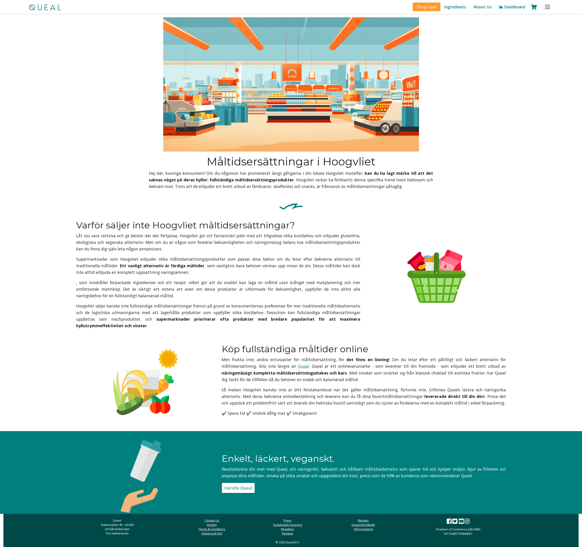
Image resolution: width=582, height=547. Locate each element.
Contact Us (212, 520)
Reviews (287, 533)
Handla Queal (238, 488)
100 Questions (363, 529)
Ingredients (455, 7)
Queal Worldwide (363, 525)
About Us (482, 7)
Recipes (363, 520)
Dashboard (514, 7)
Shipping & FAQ (211, 533)
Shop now (426, 7)
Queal (303, 366)
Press (287, 520)
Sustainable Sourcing (287, 525)
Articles (212, 525)
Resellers (287, 529)
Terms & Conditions (211, 529)
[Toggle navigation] (547, 7)
